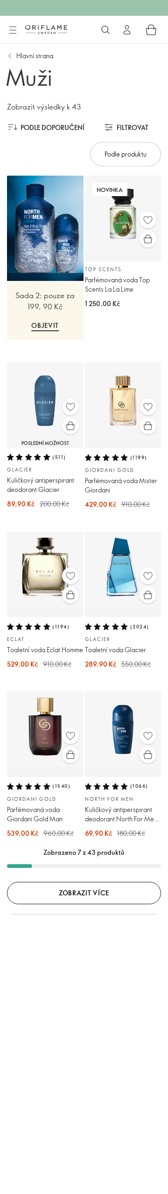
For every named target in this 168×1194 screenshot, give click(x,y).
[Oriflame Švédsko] (46, 29)
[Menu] (12, 30)
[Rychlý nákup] (148, 239)
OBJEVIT (45, 325)
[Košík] (151, 30)
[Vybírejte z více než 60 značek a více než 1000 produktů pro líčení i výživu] (105, 30)
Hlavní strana (34, 55)
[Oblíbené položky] (148, 220)
